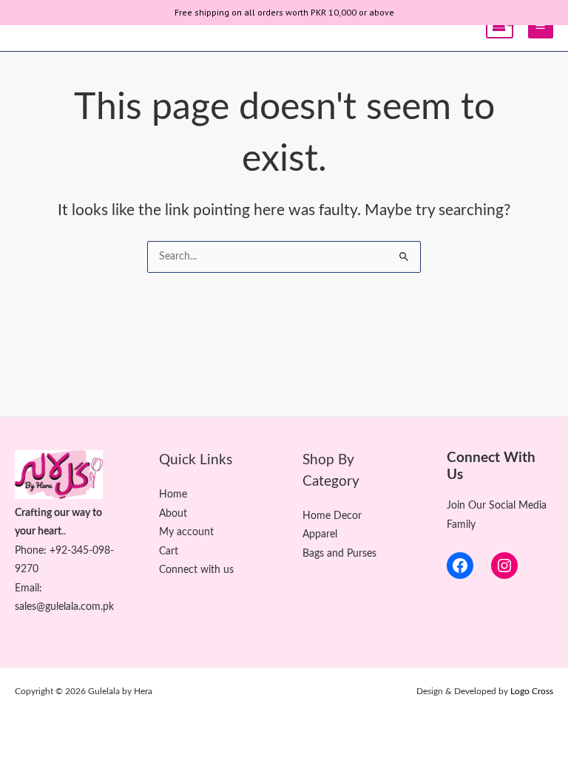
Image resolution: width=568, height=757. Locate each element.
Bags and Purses (339, 554)
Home (173, 494)
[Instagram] (504, 565)
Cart (168, 551)
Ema (25, 588)
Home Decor (332, 516)
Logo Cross (531, 691)
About (173, 514)
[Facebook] (460, 565)
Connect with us (196, 570)
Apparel (319, 534)
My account (186, 532)
